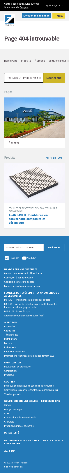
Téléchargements (12, 394)
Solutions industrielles (21, 401)
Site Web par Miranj (13, 466)
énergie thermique (13, 409)
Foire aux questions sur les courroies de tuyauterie (29, 385)
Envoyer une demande (36, 15)
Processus (9, 375)
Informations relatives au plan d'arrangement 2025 (29, 356)
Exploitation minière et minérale (20, 417)
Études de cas (50, 401)
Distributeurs (10, 339)
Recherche (54, 78)
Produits (26, 60)
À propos (40, 60)
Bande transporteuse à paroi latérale (22, 286)
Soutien (9, 381)
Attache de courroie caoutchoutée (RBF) (24, 315)
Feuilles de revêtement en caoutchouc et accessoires (32, 294)
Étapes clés (9, 326)
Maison (24, 462)
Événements (10, 347)
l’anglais (24, 7)
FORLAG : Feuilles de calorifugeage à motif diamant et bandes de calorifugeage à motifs (30, 305)
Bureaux (8, 343)
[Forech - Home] (9, 21)
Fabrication (12, 362)
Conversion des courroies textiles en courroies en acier (31, 390)
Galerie (9, 451)
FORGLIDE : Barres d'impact (17, 311)
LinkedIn (14, 258)
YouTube (31, 258)
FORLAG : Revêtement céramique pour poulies (27, 300)
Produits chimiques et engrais (18, 426)
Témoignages (11, 334)
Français (54, 5)
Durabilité (11, 432)
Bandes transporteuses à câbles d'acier (23, 273)
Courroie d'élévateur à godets (19, 282)
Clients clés (9, 330)
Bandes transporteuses (21, 269)
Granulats (9, 421)
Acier (6, 413)
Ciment (7, 405)
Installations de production (17, 366)
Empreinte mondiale (14, 351)
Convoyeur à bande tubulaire (18, 277)
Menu (60, 15)
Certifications (10, 371)
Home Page (10, 60)
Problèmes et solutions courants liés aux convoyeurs (33, 442)
